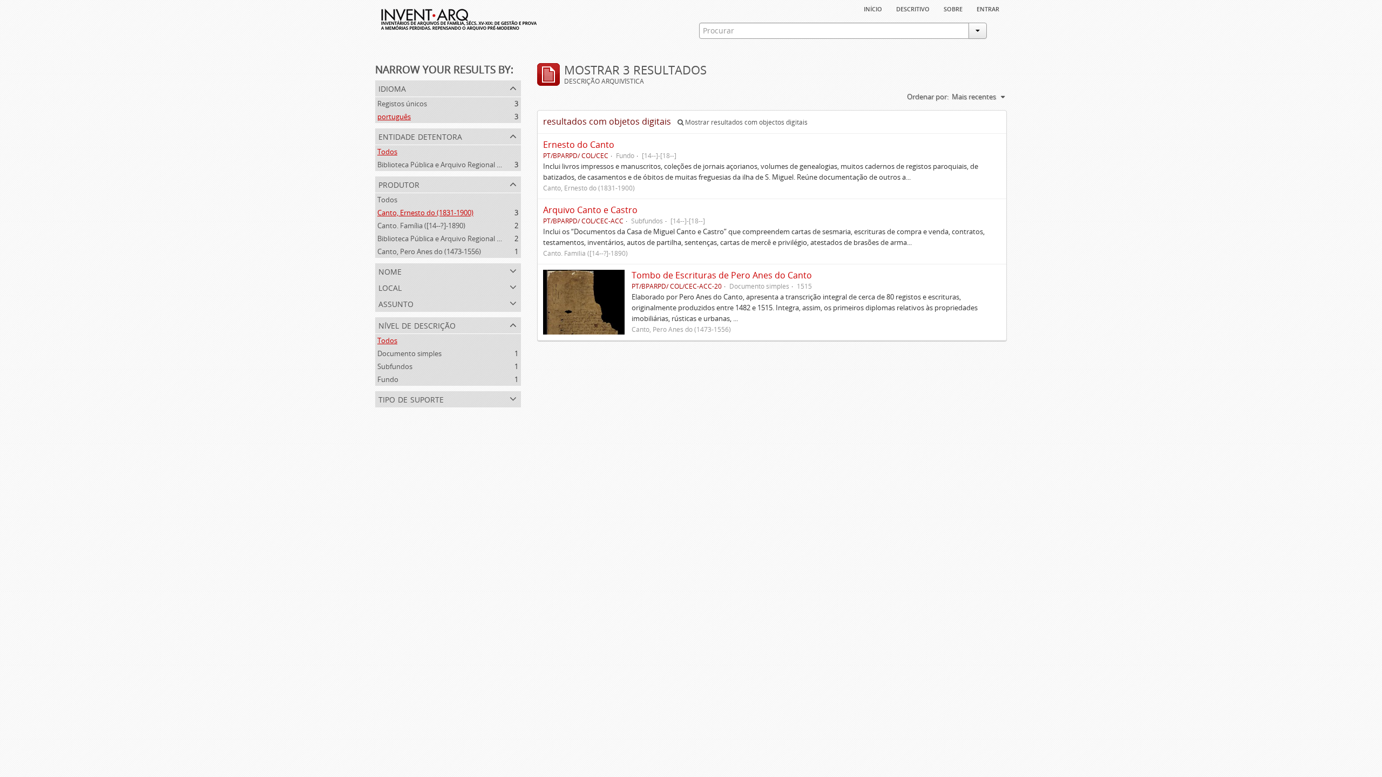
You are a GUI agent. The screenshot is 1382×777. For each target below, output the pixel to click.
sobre (953, 8)
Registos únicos (402, 103)
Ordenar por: (928, 96)
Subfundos (394, 366)
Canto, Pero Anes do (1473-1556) (429, 251)
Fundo (387, 379)
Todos (387, 151)
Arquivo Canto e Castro (590, 210)
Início (873, 8)
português (394, 116)
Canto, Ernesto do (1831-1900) (425, 212)
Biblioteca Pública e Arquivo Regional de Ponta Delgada (465, 164)
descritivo (913, 8)
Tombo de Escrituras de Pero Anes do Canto (722, 275)
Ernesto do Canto (578, 145)
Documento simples (409, 353)
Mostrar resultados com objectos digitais (745, 122)
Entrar (988, 8)
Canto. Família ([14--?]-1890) (421, 225)
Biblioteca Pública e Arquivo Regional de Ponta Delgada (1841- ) (477, 238)
